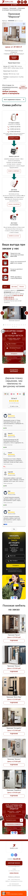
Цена (5, 286)
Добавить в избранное (14, 876)
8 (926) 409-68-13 (15, 131)
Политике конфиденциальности (14, 570)
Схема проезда (14, 873)
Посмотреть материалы (14, 371)
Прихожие (12, 8)
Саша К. (10, 452)
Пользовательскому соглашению (15, 571)
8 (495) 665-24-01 (15, 129)
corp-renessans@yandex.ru (14, 866)
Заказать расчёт (14, 58)
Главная (5, 8)
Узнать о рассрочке (14, 204)
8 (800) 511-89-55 (15, 126)
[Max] (15, 598)
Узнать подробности (23, 87)
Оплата (21, 286)
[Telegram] (12, 598)
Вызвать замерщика (14, 171)
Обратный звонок (14, 863)
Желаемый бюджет (15, 348)
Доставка (14, 286)
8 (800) (14, 859)
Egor (9, 510)
